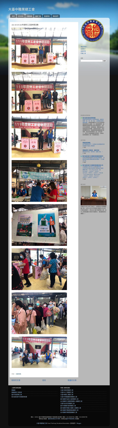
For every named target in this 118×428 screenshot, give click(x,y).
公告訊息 (20, 16)
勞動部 (13, 390)
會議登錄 (47, 16)
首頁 (13, 16)
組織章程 (83, 51)
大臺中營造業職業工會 (66, 390)
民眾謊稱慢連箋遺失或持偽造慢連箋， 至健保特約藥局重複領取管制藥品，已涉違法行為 (94, 159)
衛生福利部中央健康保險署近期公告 (93, 165)
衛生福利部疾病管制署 (89, 118)
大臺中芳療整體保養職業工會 (68, 397)
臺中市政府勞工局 (17, 394)
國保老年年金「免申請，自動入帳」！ (93, 151)
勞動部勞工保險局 (17, 392)
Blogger (79, 423)
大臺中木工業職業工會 (66, 392)
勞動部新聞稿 (86, 142)
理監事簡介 (84, 46)
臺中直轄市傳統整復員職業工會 (69, 410)
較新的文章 (16, 380)
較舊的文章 (72, 380)
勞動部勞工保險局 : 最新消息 (91, 150)
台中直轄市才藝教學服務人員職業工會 (71, 401)
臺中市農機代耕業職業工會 (68, 405)
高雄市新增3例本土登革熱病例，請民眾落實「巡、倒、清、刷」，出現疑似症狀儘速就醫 (93, 121)
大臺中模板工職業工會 (66, 394)
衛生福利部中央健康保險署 (19, 397)
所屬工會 (83, 53)
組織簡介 (83, 49)
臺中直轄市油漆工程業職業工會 (69, 399)
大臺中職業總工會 (21, 9)
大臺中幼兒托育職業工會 (67, 403)
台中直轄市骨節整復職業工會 (68, 412)
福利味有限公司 (52, 418)
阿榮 (58, 418)
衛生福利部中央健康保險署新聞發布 (93, 156)
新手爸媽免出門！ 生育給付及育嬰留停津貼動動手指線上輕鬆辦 (94, 145)
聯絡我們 (55, 16)
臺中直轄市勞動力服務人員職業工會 (70, 408)
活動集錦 (29, 16)
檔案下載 (38, 16)
